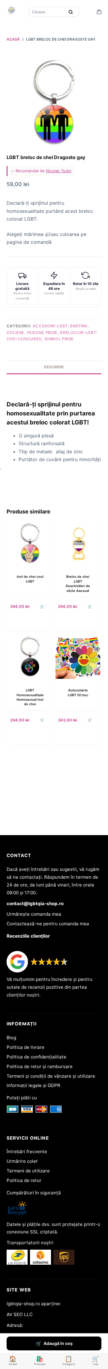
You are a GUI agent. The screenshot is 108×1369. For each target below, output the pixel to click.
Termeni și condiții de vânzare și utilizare (51, 1076)
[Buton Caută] (70, 12)
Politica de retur (24, 1180)
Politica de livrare (25, 1047)
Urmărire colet (22, 1161)
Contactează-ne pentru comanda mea (48, 923)
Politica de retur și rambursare (40, 1066)
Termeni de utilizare (28, 1171)
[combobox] (47, 12)
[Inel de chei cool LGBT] (30, 542)
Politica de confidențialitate (36, 1057)
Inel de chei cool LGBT (30, 578)
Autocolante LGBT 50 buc (78, 692)
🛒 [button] (42, 606)
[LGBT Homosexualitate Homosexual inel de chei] (30, 656)
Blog (11, 1037)
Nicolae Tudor (59, 170)
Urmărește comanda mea (34, 914)
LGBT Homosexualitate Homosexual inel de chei (30, 697)
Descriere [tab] (54, 367)
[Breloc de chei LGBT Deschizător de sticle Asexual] (78, 542)
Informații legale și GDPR (33, 1085)
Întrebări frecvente (27, 1151)
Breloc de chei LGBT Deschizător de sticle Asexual (78, 583)
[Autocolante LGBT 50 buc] (78, 656)
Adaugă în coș (58, 1343)
